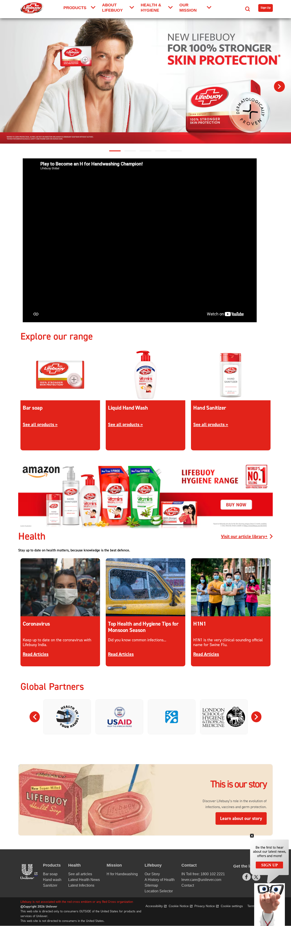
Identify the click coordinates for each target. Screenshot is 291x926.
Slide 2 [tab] (130, 150)
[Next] (279, 86)
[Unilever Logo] (27, 871)
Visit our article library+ (244, 536)
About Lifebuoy (112, 8)
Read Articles (35, 654)
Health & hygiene (151, 8)
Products (74, 7)
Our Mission (188, 8)
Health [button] (74, 865)
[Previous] (11, 86)
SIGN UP (269, 865)
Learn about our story (243, 818)
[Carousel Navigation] (145, 716)
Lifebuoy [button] (153, 865)
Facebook (246, 877)
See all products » (40, 424)
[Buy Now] (145, 527)
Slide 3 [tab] (145, 150)
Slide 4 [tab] (161, 150)
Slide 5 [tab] (176, 150)
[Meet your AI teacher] (145, 81)
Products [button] (52, 865)
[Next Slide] (256, 716)
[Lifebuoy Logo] (32, 8)
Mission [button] (114, 865)
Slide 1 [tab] (115, 150)
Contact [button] (189, 865)
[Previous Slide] (35, 716)
